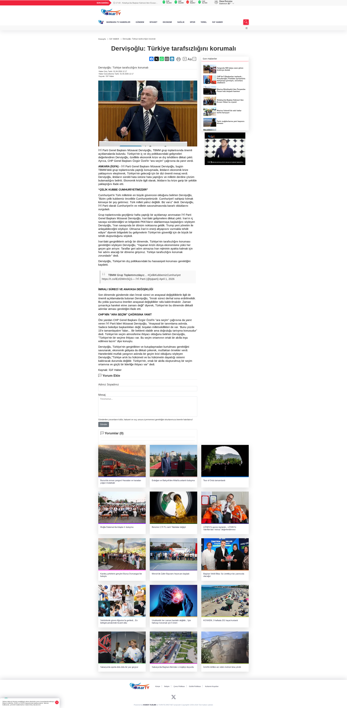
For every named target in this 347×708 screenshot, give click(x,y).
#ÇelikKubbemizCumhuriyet (164, 275)
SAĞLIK (180, 22)
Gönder (103, 424)
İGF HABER (217, 22)
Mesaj (101, 394)
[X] (173, 697)
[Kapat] (57, 702)
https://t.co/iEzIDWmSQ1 (117, 278)
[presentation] (157, 2)
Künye (157, 686)
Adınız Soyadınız (108, 384)
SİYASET (153, 22)
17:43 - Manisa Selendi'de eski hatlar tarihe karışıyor (138, 3)
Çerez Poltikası (179, 686)
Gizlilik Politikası (195, 686)
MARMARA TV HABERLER (118, 22)
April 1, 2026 (166, 278)
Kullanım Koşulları (212, 686)
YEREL (204, 22)
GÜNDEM (140, 22)
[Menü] (246, 28)
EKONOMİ (167, 22)
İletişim (166, 686)
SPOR (192, 22)
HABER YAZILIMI (149, 705)
